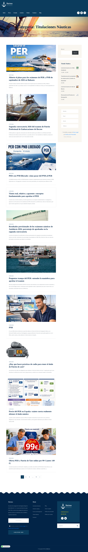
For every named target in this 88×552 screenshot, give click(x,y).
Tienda (28, 12)
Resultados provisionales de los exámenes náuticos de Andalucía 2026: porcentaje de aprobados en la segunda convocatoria (31, 229)
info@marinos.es (64, 511)
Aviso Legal (75, 132)
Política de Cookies (49, 514)
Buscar (62, 49)
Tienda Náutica (36, 514)
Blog (40, 12)
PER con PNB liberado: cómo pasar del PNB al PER (30, 176)
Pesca (9, 12)
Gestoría (22, 12)
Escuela (15, 12)
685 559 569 (63, 514)
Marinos (48, 548)
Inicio (4, 12)
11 (36, 477)
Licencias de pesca (37, 505)
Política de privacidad (49, 511)
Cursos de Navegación (37, 511)
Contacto (34, 12)
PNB (11, 327)
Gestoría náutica (36, 508)
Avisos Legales (48, 508)
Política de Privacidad (70, 134)
